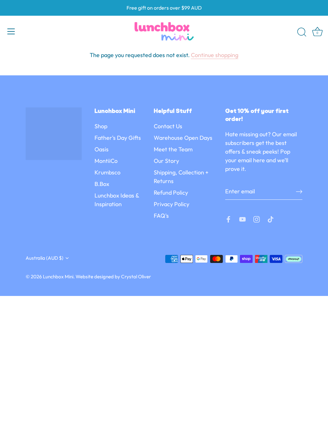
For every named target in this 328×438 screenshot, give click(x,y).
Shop (100, 126)
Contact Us (168, 126)
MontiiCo (106, 160)
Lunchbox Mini (58, 277)
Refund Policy (171, 192)
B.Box (101, 184)
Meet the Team (173, 149)
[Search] (302, 32)
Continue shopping (214, 55)
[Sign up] (299, 191)
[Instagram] (256, 218)
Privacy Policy (171, 204)
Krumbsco (107, 172)
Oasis (101, 149)
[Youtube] (242, 218)
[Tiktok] (270, 218)
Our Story (166, 160)
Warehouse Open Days (183, 137)
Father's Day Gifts (117, 137)
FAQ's (161, 215)
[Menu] (11, 31)
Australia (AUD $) (44, 258)
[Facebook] (228, 218)
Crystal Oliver (136, 277)
